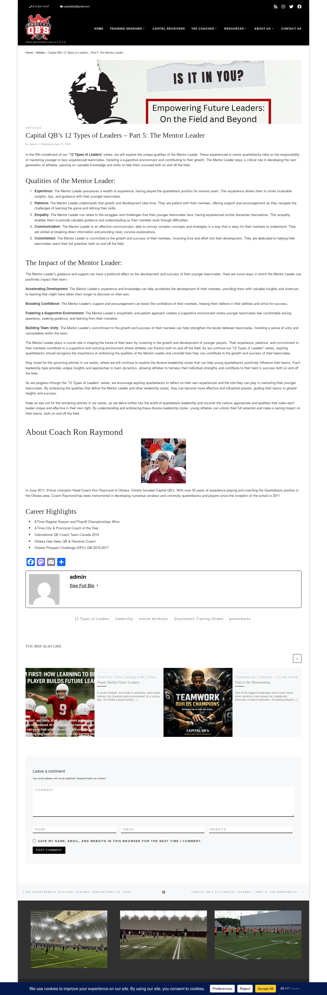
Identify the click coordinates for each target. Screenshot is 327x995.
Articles (40, 52)
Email (128, 829)
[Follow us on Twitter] (291, 6)
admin (33, 144)
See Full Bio (82, 585)
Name (40, 829)
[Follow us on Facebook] (299, 6)
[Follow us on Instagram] (283, 6)
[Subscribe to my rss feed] (275, 6)
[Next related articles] (297, 658)
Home (29, 52)
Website (218, 829)
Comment (44, 790)
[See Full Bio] (97, 585)
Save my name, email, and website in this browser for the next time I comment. (120, 841)
